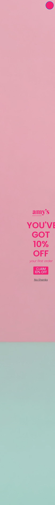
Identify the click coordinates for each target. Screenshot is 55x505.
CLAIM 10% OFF (41, 270)
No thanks (41, 279)
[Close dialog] (50, 5)
